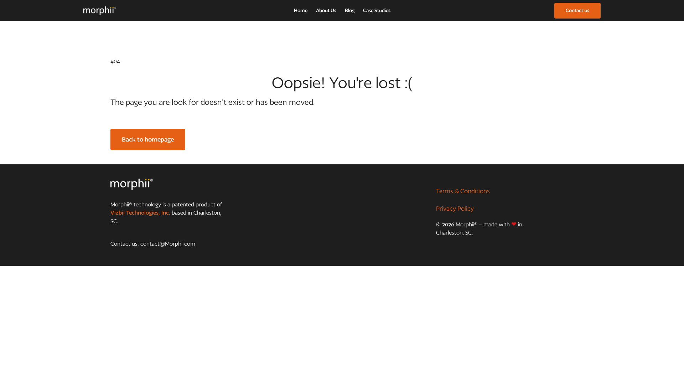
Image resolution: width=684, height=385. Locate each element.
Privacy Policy (455, 208)
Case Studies (376, 10)
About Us (326, 10)
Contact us (577, 10)
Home (300, 10)
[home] (99, 10)
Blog (349, 10)
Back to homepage (148, 139)
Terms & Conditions (463, 191)
